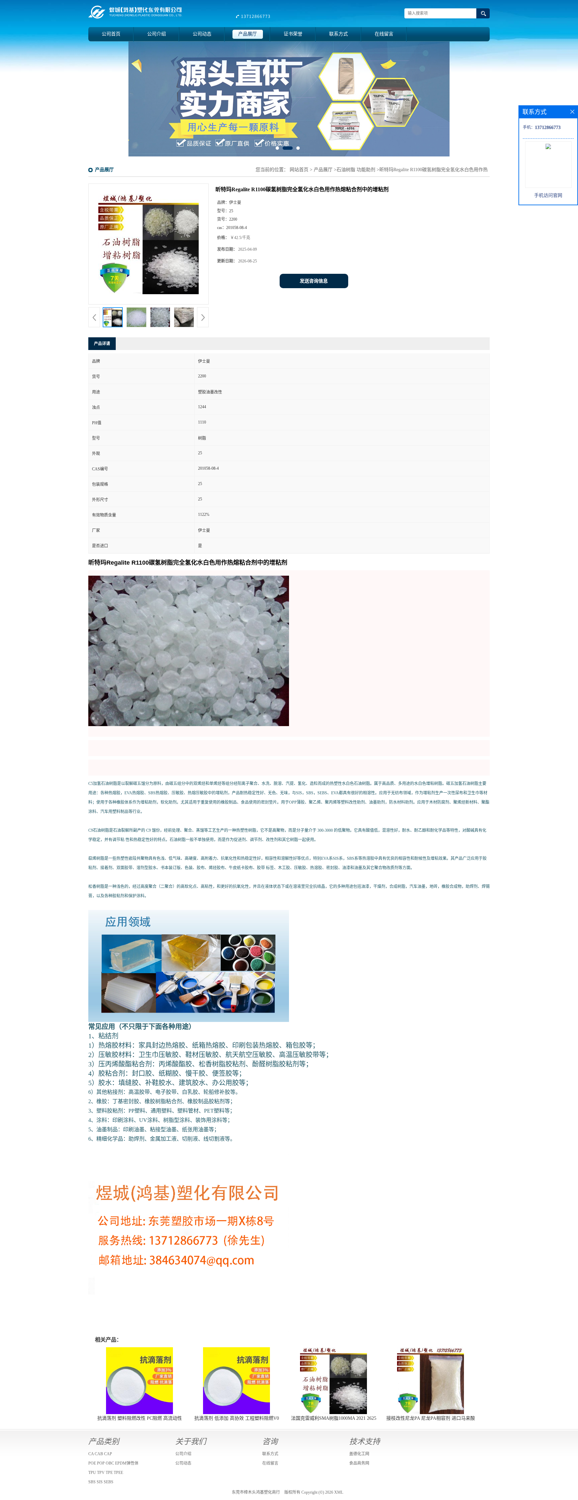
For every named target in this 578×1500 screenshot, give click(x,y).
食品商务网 (359, 1463)
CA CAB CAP (100, 1454)
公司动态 (202, 33)
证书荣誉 (293, 33)
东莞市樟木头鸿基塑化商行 (256, 1492)
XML (338, 1492)
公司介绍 (156, 33)
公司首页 (111, 33)
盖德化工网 (359, 1454)
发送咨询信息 (314, 280)
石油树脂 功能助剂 (355, 169)
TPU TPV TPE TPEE (105, 1472)
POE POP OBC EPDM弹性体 (113, 1463)
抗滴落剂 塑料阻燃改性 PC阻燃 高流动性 (139, 1418)
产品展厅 (247, 33)
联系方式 (338, 33)
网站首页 (299, 169)
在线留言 (384, 33)
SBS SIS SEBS (100, 1482)
